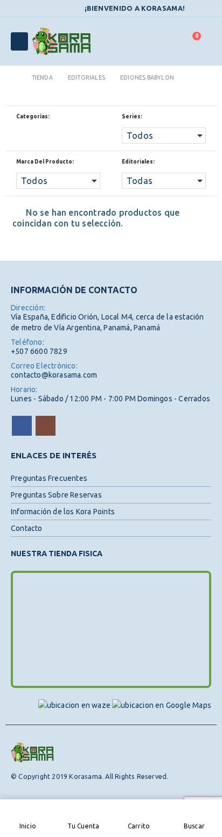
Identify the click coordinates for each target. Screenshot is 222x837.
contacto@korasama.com (54, 375)
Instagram (46, 426)
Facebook (22, 426)
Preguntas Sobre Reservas (56, 495)
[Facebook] (191, 8)
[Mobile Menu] (19, 41)
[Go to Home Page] (14, 77)
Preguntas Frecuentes (49, 478)
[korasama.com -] (61, 41)
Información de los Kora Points (63, 511)
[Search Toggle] (165, 41)
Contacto (27, 528)
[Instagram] (205, 8)
